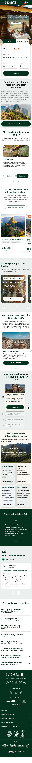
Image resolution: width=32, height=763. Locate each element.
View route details (24, 460)
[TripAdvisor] (24, 682)
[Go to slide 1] (3, 397)
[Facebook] (16, 682)
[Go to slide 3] (3, 419)
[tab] (31, 12)
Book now (22, 176)
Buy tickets (21, 505)
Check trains (21, 482)
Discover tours (7, 505)
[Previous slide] (3, 307)
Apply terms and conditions (10, 292)
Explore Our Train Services (16, 124)
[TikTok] (11, 682)
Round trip (12, 49)
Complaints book (19, 751)
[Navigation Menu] (2, 2)
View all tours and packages (16, 207)
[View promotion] (16, 25)
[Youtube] (20, 682)
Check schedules (7, 482)
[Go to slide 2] (3, 414)
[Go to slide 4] (3, 425)
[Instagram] (7, 682)
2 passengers (10, 66)
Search (16, 73)
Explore (9, 176)
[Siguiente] (18, 593)
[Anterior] (13, 593)
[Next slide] (28, 307)
